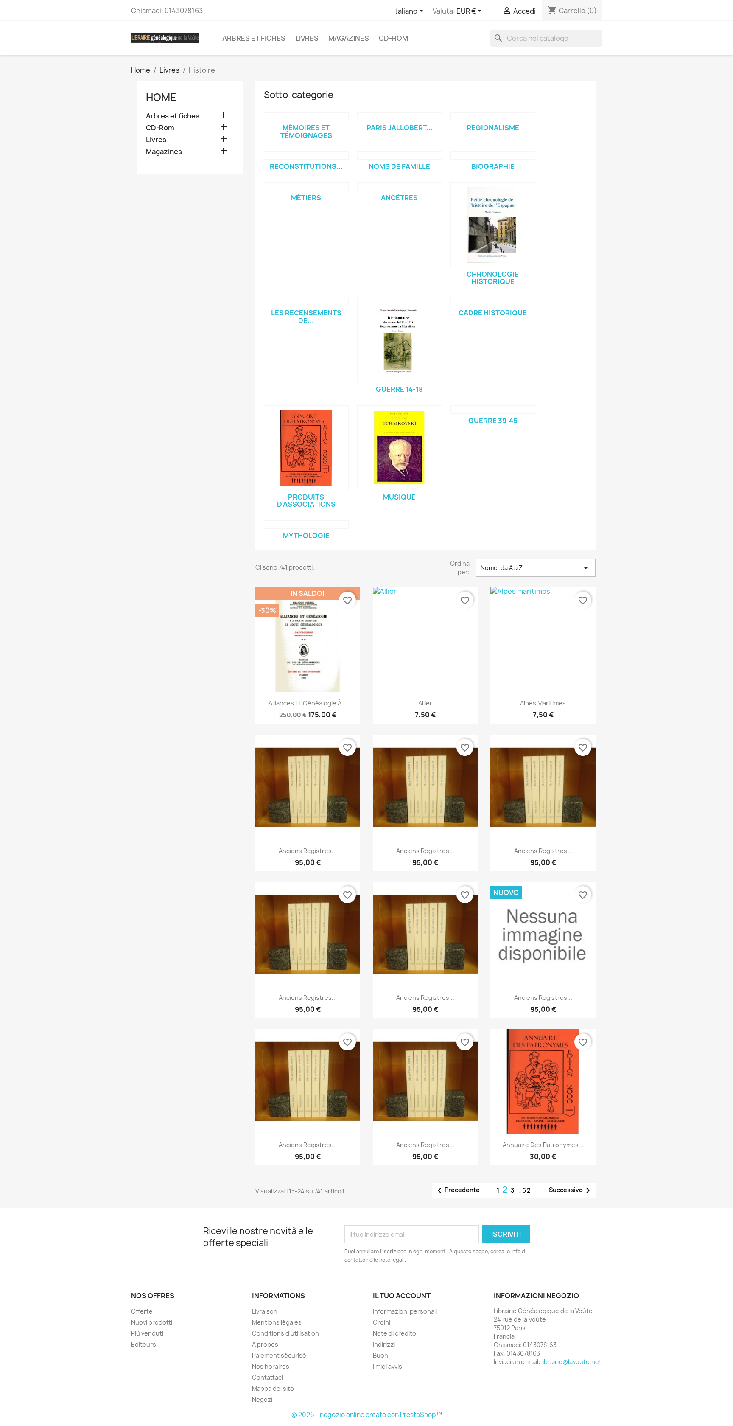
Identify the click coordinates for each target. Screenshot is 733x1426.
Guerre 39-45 (493, 420)
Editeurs (143, 1344)
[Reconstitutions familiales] (306, 155)
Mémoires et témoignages (306, 131)
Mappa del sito (273, 1388)
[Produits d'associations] (306, 447)
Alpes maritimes (543, 703)
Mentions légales (277, 1322)
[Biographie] (492, 155)
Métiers (306, 197)
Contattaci (267, 1377)
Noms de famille (399, 166)
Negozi (262, 1399)
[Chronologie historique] (492, 224)
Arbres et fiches (253, 38)
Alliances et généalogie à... (308, 703)
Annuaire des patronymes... (543, 1145)
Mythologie (306, 535)
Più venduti (147, 1333)
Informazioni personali (405, 1311)
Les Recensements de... (306, 316)
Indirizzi (384, 1344)
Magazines (348, 38)
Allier (425, 703)
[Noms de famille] (399, 155)
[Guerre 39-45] (492, 409)
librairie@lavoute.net (571, 1362)
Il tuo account (402, 1295)
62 (527, 1190)
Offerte (142, 1311)
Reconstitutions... (306, 166)
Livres (307, 38)
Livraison (264, 1311)
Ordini (381, 1322)
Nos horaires (270, 1366)
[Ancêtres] (399, 186)
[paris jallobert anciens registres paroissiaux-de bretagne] (399, 116)
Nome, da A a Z (536, 568)
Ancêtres (399, 197)
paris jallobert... (399, 127)
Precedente (457, 1190)
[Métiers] (306, 186)
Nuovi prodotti (151, 1322)
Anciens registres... (308, 851)
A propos (265, 1344)
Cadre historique (493, 312)
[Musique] (399, 447)
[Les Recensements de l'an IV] (306, 302)
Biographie (493, 166)
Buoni (381, 1355)
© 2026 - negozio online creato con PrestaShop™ (366, 1414)
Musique (399, 497)
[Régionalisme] (492, 116)
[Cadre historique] (492, 302)
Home (161, 97)
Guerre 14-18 (399, 389)
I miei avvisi (388, 1366)
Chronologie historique (493, 277)
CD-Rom (393, 38)
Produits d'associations (306, 500)
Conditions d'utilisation (285, 1333)
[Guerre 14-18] (399, 340)
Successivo (571, 1190)
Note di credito (394, 1333)
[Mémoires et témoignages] (306, 116)
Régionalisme (493, 127)
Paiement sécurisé (279, 1355)
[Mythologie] (306, 524)
